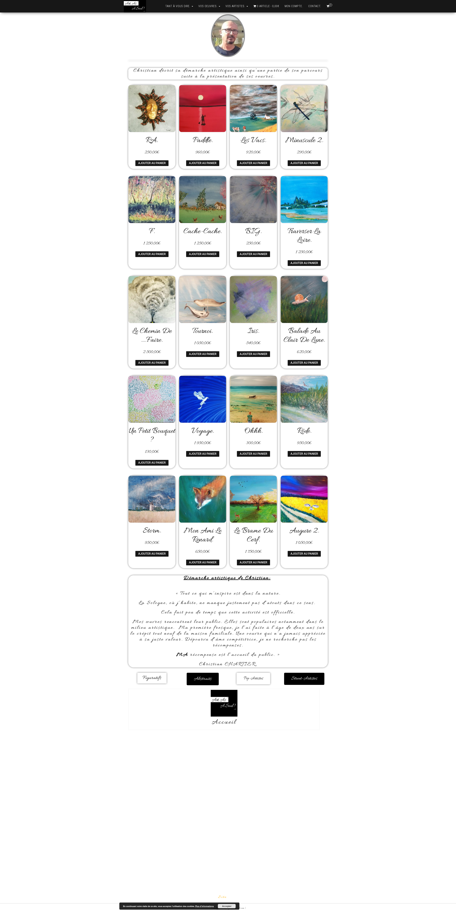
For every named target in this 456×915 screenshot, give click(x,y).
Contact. (314, 6)
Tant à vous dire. (178, 6)
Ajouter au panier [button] (152, 163)
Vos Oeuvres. (208, 6)
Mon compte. (294, 6)
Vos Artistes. (236, 6)
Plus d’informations (204, 906)
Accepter (227, 906)
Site (222, 897)
